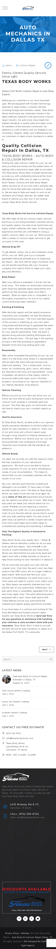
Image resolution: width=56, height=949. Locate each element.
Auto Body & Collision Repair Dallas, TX (32, 937)
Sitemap (25, 933)
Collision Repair (27, 65)
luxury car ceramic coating (15, 702)
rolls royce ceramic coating (16, 691)
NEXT (45, 649)
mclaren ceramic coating (14, 713)
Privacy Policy (12, 933)
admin (9, 65)
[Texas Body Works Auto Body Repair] (28, 8)
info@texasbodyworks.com (19, 738)
